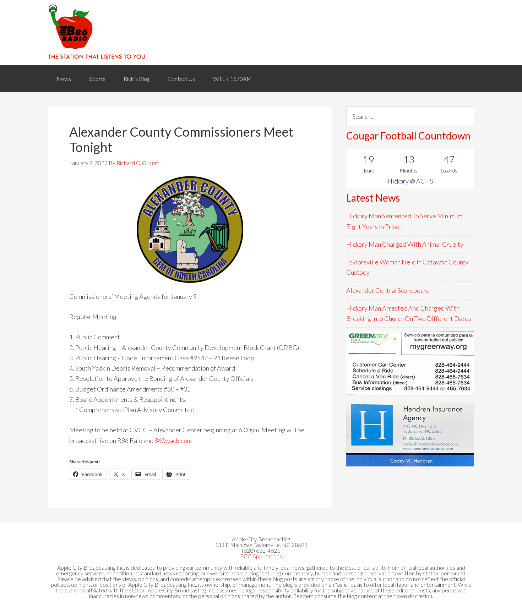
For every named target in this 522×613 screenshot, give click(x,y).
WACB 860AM (261, 33)
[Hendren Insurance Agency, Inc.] (410, 434)
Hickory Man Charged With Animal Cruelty (404, 244)
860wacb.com (172, 440)
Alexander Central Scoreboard (388, 290)
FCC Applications (261, 556)
